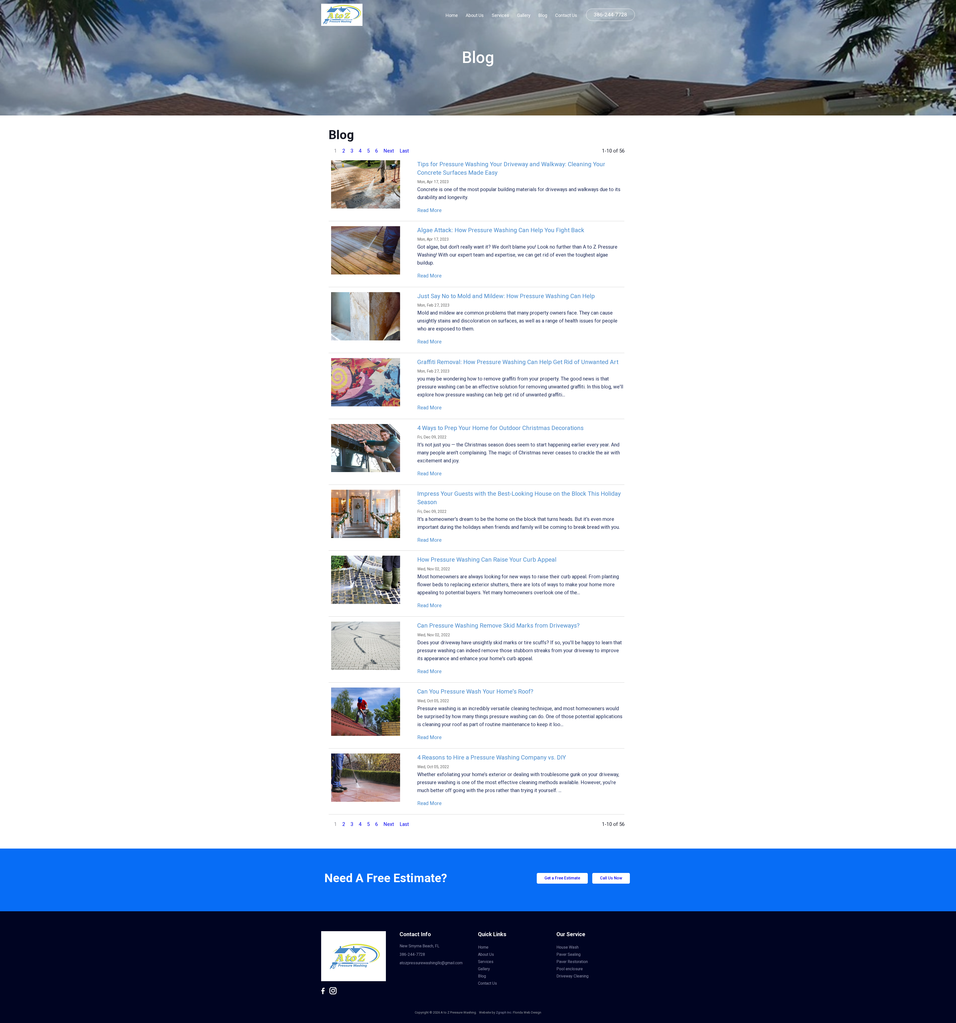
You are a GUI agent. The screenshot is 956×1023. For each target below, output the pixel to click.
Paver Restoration (572, 961)
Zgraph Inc (503, 1012)
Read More (429, 210)
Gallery (524, 15)
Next (388, 151)
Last (404, 151)
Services (500, 15)
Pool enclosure (569, 969)
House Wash (567, 947)
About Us (475, 15)
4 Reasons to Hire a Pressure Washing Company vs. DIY (491, 757)
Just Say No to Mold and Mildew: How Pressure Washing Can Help (506, 296)
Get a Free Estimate (562, 878)
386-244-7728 (610, 15)
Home (452, 15)
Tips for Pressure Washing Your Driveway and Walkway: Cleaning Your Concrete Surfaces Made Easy (511, 168)
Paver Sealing (568, 954)
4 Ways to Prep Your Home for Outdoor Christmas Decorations (500, 428)
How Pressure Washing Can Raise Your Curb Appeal (486, 559)
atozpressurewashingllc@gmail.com (431, 963)
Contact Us (566, 15)
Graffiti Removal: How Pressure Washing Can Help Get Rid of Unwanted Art (517, 362)
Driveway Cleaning (572, 976)
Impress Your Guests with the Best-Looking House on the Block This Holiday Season (519, 498)
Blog (542, 15)
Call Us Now (611, 878)
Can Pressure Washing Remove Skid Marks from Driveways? (498, 625)
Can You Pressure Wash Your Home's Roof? (475, 691)
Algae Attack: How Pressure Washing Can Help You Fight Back (500, 230)
